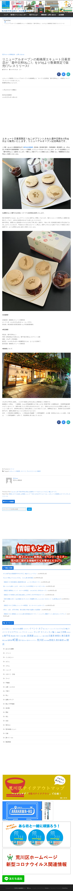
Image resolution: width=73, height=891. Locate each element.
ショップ (52, 628)
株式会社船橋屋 (28, 147)
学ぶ (7, 695)
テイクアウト (13, 632)
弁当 (35, 636)
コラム (8, 666)
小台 (21, 636)
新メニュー (39, 636)
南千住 (7, 635)
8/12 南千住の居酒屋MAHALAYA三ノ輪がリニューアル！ (20, 573)
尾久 (25, 636)
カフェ (41, 628)
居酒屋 (30, 635)
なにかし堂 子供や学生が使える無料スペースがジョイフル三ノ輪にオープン (34, 491)
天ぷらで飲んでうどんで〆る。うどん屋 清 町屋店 (18, 578)
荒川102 (15, 478)
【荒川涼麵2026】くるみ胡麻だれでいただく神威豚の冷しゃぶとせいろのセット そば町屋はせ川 (32, 599)
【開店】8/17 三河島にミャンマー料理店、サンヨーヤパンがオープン (24, 605)
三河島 (63, 632)
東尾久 (58, 636)
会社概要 (61, 15)
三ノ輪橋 (57, 632)
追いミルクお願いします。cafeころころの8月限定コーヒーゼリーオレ (24, 586)
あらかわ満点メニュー (7, 628)
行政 (7, 733)
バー (20, 632)
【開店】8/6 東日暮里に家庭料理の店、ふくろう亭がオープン (21, 582)
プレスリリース (31, 471)
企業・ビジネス (10, 687)
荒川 (19, 640)
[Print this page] (68, 76)
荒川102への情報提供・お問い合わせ (13, 54)
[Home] (5, 22)
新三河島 (45, 636)
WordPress (65, 888)
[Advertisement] (36, 39)
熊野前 (10, 640)
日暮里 (39, 471)
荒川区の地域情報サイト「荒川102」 (23, 888)
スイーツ (23, 471)
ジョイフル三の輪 (61, 629)
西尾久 (52, 640)
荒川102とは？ (33, 15)
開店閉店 (8, 742)
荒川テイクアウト (32, 640)
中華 (68, 632)
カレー (47, 628)
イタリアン (26, 628)
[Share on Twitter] (63, 76)
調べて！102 (9, 737)
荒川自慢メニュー (11, 729)
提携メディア (10, 699)
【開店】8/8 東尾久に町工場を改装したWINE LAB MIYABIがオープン (24, 595)
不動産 (8, 682)
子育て (18, 636)
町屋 (15, 639)
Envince (47, 888)
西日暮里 (60, 640)
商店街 (13, 636)
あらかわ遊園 (18, 629)
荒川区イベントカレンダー (19, 15)
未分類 (8, 708)
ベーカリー (30, 632)
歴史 (3, 640)
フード (12, 469)
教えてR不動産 (10, 704)
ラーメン (44, 632)
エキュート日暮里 (14, 471)
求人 (7, 716)
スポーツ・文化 (10, 674)
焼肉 (6, 640)
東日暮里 (65, 636)
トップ (6, 15)
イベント (33, 628)
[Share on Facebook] (59, 76)
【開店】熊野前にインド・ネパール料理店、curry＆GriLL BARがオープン (25, 590)
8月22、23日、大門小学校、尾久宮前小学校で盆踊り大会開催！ (22, 609)
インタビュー (10, 657)
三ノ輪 (51, 632)
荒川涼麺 (46, 640)
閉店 (65, 640)
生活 (7, 721)
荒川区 (40, 640)
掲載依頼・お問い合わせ (48, 15)
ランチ (37, 632)
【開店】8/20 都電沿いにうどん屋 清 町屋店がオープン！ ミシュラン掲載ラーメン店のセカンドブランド (34, 614)
